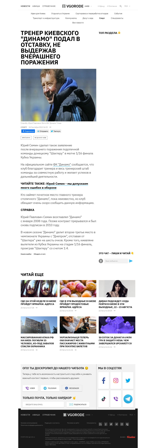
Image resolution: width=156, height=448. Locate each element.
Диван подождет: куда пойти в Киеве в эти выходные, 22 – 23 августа (115, 304)
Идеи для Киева (38, 13)
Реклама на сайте (73, 423)
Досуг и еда (88, 18)
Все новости (78, 22)
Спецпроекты (117, 18)
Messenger (74, 388)
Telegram (52, 388)
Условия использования (29, 423)
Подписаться (80, 404)
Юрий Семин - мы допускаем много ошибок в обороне (54, 186)
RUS (126, 6)
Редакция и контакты (52, 423)
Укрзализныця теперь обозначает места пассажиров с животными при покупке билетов (77, 342)
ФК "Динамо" (62, 164)
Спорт (102, 18)
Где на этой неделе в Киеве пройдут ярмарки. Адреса (38, 303)
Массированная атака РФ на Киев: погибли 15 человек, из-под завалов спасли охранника (37, 342)
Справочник (49, 6)
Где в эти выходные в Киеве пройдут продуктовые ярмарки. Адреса (78, 304)
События (118, 13)
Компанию (113, 6)
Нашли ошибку (26, 254)
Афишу (102, 6)
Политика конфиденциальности (32, 425)
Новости (25, 6)
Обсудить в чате (39, 254)
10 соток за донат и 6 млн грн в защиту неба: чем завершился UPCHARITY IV (115, 340)
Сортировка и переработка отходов (92, 13)
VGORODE (75, 414)
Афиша (36, 6)
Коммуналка (71, 18)
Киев (88, 415)
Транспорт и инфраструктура (46, 18)
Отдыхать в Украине (60, 13)
